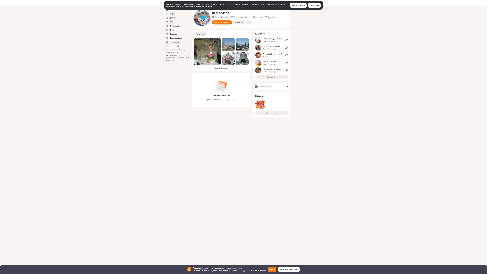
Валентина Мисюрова (272, 69)
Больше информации (204, 6)
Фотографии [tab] (200, 34)
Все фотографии (221, 68)
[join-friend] (286, 39)
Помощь (182, 50)
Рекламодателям (172, 50)
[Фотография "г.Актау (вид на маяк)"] (228, 44)
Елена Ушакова (269, 62)
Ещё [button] (174, 53)
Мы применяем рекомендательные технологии (177, 57)
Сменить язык (171, 46)
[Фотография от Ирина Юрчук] (228, 58)
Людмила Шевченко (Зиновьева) (277, 54)
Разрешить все (298, 5)
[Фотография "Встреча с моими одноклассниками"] (202, 18)
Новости (169, 53)
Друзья (258, 33)
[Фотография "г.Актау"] (242, 44)
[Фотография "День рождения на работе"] (207, 51)
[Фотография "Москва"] (242, 58)
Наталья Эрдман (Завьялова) (275, 39)
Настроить (314, 5)
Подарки (259, 96)
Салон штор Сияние (271, 46)
